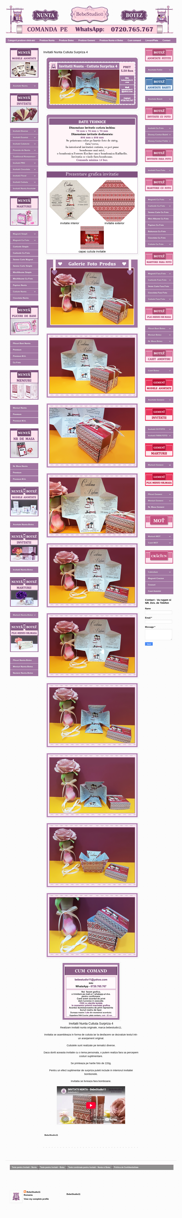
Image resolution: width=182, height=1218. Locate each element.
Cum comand (134, 40)
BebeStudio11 (33, 1192)
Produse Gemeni (86, 40)
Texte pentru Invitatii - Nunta (24, 1167)
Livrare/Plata (151, 40)
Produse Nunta (47, 40)
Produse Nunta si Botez (111, 40)
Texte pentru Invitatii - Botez (52, 1167)
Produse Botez (66, 40)
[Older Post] (138, 1147)
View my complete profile (36, 1199)
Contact (166, 40)
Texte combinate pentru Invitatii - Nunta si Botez (89, 1167)
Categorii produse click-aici (21, 40)
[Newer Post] (44, 1147)
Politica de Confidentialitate (126, 1167)
